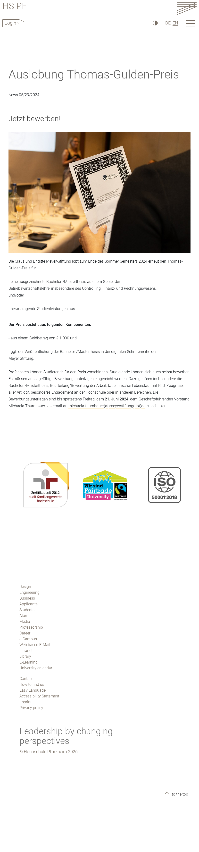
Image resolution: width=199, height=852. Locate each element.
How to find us (31, 684)
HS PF (14, 6)
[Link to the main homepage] (187, 8)
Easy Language (32, 690)
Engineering (29, 592)
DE (168, 22)
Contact (26, 678)
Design (25, 586)
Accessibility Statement (39, 696)
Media (24, 621)
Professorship (31, 627)
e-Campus (28, 639)
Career (24, 633)
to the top (179, 794)
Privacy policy (31, 707)
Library (25, 656)
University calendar (35, 668)
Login (11, 23)
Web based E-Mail (34, 644)
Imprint (25, 702)
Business (27, 598)
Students (26, 610)
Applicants (28, 604)
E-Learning (28, 662)
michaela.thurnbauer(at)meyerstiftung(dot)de (106, 406)
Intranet (26, 650)
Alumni (25, 615)
